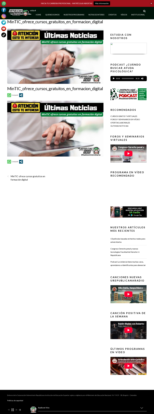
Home (38, 15)
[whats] (4, 3)
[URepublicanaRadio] (19, 14)
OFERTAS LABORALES (120, 122)
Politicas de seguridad (15, 401)
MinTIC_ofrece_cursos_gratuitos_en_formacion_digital (55, 21)
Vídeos (124, 15)
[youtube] (4, 28)
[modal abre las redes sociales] (21, 95)
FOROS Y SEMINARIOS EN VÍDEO (125, 119)
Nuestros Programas (74, 15)
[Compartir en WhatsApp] (12, 95)
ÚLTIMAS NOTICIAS (119, 126)
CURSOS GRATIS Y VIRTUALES (123, 116)
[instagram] (4, 16)
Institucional (138, 15)
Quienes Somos (52, 15)
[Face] (4, 10)
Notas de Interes (96, 15)
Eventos (112, 15)
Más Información (102, 3)
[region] (128, 49)
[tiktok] (4, 34)
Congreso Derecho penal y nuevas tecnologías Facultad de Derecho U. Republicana (125, 252)
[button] (128, 48)
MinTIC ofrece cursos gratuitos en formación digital (28, 178)
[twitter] (4, 22)
